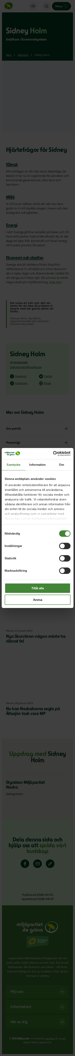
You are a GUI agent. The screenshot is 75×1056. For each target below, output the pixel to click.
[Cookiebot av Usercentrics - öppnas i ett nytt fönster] (53, 453)
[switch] (64, 546)
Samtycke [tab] (13, 464)
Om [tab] (61, 464)
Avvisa (37, 599)
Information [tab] (37, 464)
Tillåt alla (37, 588)
